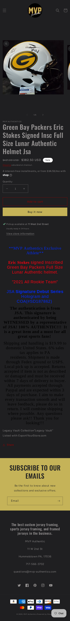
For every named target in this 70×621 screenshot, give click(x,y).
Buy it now (35, 212)
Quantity (7, 181)
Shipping (7, 165)
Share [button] (10, 444)
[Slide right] (43, 115)
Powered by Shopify (45, 614)
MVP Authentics (30, 614)
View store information (20, 233)
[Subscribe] (59, 501)
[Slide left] (27, 115)
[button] (4, 10)
